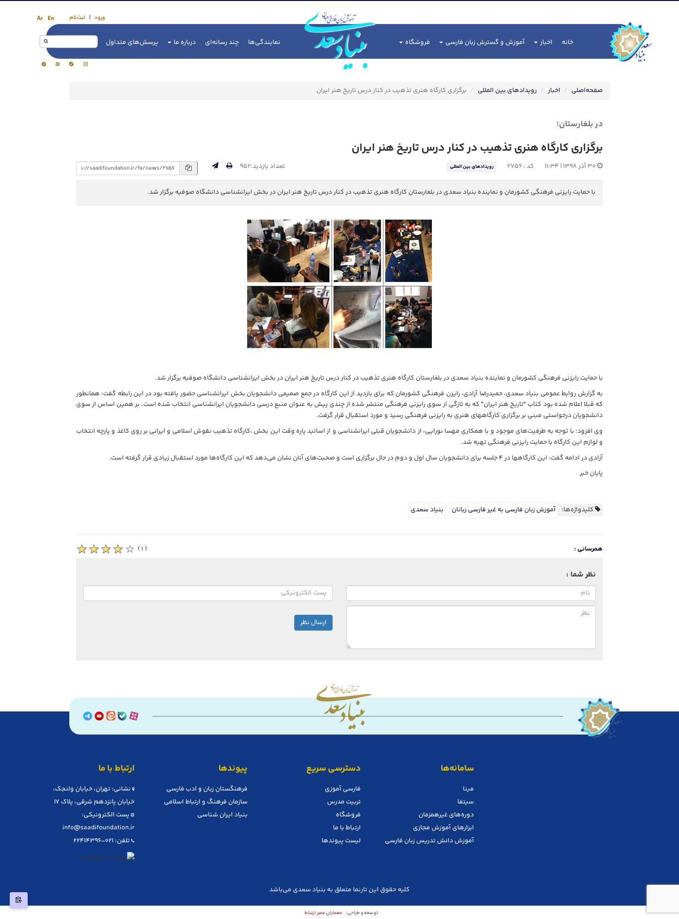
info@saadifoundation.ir (98, 828)
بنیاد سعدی (427, 510)
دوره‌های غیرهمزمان (446, 815)
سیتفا (465, 802)
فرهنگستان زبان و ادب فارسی (207, 789)
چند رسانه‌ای (222, 42)
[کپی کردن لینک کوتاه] (19, 900)
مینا (468, 789)
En (51, 18)
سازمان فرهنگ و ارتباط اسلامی (206, 802)
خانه (567, 42)
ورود (99, 17)
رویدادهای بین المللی (507, 91)
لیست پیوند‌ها (341, 841)
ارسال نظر (313, 623)
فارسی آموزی (343, 789)
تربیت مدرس (344, 802)
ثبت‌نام (77, 17)
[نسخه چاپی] (229, 166)
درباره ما (184, 42)
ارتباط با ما (347, 828)
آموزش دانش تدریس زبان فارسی (429, 841)
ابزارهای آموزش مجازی (443, 828)
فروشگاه (417, 42)
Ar (40, 18)
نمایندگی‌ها (264, 42)
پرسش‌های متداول (132, 42)
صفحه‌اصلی (587, 91)
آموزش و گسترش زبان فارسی (484, 42)
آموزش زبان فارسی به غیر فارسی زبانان (504, 510)
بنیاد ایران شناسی (222, 815)
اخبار (545, 42)
